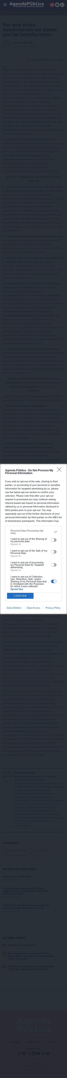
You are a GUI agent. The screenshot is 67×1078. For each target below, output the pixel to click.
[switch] (54, 540)
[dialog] (33, 539)
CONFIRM (20, 596)
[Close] (60, 470)
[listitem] (33, 531)
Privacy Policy (53, 607)
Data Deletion (14, 607)
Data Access (33, 607)
